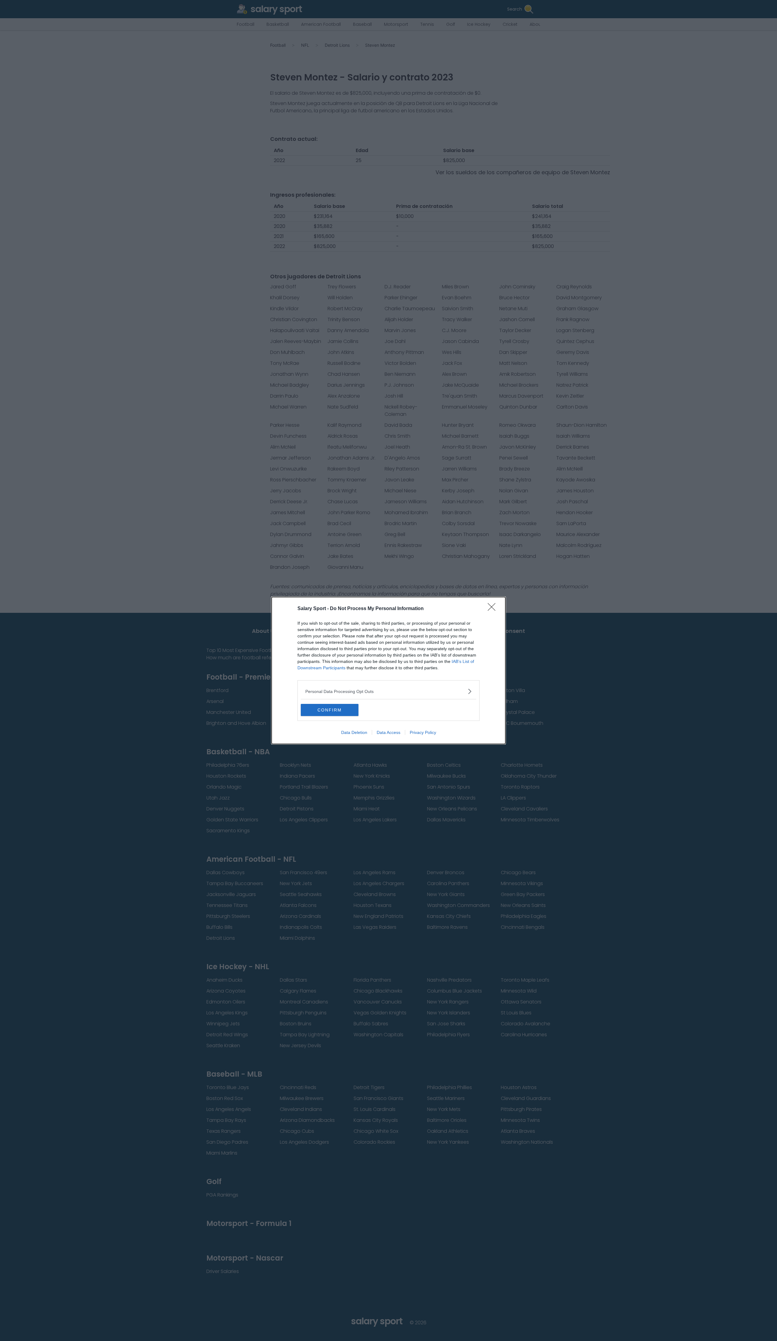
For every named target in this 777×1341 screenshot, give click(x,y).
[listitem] (388, 691)
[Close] (493, 609)
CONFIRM (329, 710)
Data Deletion (354, 732)
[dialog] (388, 670)
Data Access (388, 732)
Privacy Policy (423, 732)
